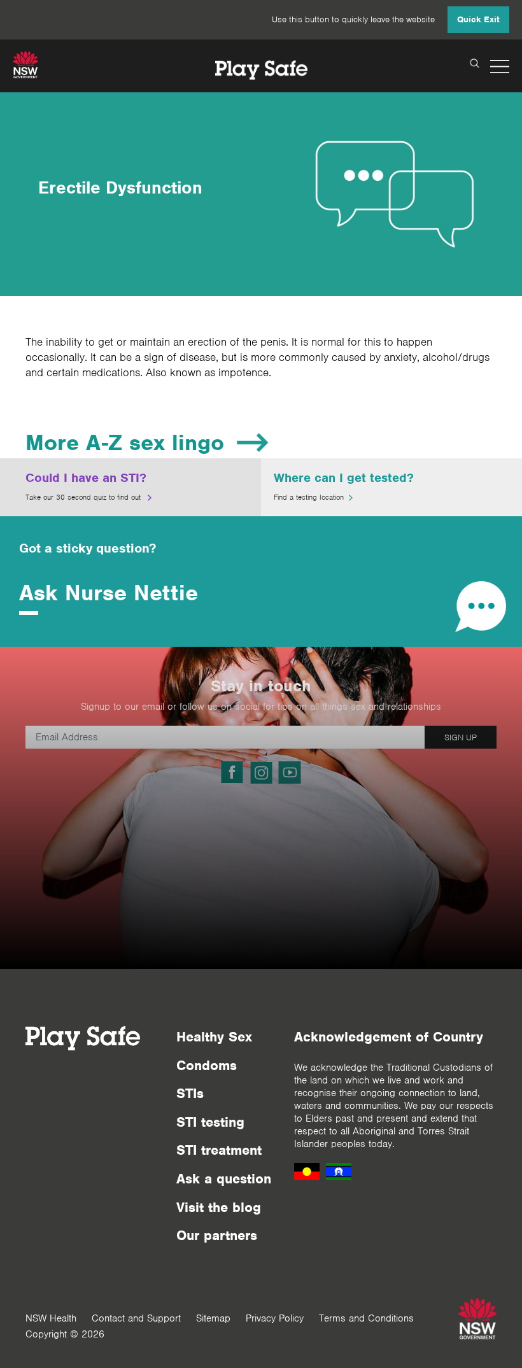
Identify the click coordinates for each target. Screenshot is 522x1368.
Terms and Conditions (366, 1318)
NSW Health (50, 1318)
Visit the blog (218, 1207)
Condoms (206, 1065)
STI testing (210, 1122)
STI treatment (219, 1150)
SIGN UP (460, 737)
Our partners (216, 1235)
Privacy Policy (275, 1318)
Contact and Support (136, 1318)
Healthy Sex (214, 1036)
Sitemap (213, 1318)
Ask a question (223, 1178)
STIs (190, 1093)
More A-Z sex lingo (124, 442)
